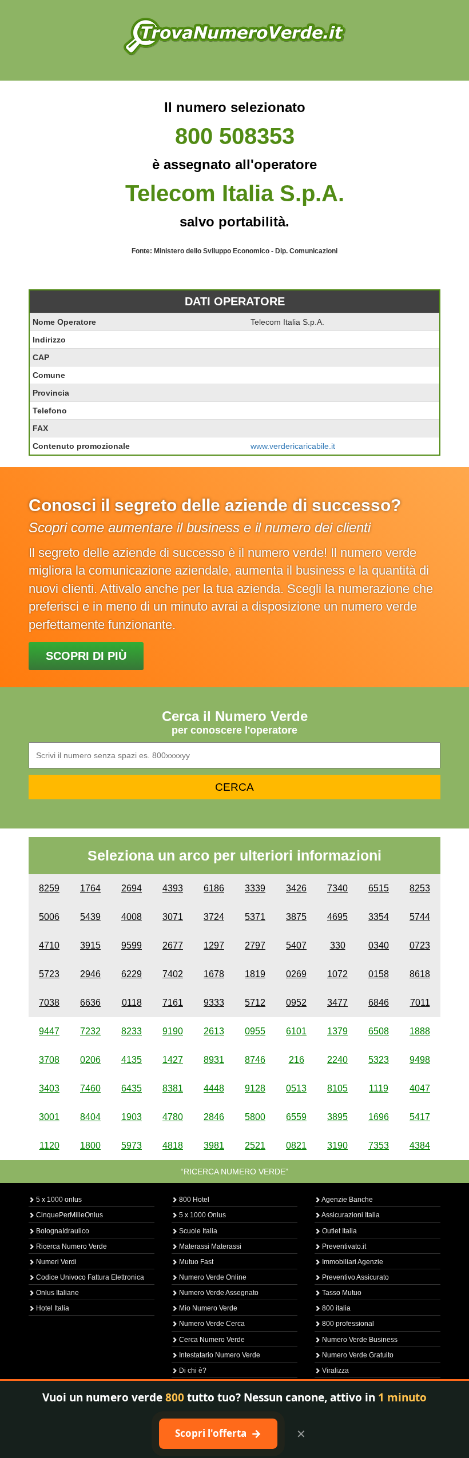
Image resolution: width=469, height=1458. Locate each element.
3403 (49, 1088)
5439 (90, 917)
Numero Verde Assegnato (218, 1293)
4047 (420, 1088)
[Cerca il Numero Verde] (234, 35)
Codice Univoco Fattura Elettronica (89, 1277)
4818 (172, 1145)
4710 (49, 945)
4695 (337, 917)
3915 (90, 945)
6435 (131, 1088)
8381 (172, 1088)
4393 (172, 888)
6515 (378, 888)
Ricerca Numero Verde (70, 1246)
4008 (131, 917)
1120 (49, 1145)
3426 (296, 888)
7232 (90, 1031)
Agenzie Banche (346, 1200)
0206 (90, 1060)
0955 (255, 1031)
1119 (378, 1088)
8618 (420, 974)
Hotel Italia (51, 1308)
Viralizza (334, 1371)
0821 (296, 1145)
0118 (132, 1002)
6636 (90, 1002)
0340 (378, 945)
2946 (90, 974)
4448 (214, 1088)
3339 (255, 888)
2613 (214, 1031)
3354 (378, 917)
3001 (49, 1117)
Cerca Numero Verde (211, 1340)
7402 (172, 974)
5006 (49, 917)
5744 (420, 917)
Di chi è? (191, 1371)
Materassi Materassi (209, 1246)
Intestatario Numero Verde (218, 1355)
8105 (337, 1088)
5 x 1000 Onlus (201, 1215)
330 (337, 945)
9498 (420, 1060)
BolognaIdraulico (61, 1231)
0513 (296, 1088)
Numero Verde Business (359, 1340)
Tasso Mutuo (340, 1293)
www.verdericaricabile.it (293, 446)
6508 (378, 1031)
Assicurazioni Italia (350, 1215)
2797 (255, 945)
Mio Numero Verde (207, 1308)
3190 (337, 1145)
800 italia (335, 1308)
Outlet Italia (338, 1231)
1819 (255, 974)
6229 (131, 974)
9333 (214, 1002)
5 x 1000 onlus (58, 1200)
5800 (255, 1117)
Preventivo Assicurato (354, 1277)
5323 (378, 1060)
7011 (420, 1002)
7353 (378, 1145)
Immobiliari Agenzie (351, 1262)
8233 (131, 1031)
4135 (131, 1060)
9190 (172, 1031)
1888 (420, 1031)
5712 (255, 1002)
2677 (172, 945)
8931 (214, 1060)
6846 (378, 1002)
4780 (172, 1117)
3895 (337, 1117)
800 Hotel (193, 1200)
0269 (296, 974)
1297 (214, 945)
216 (296, 1060)
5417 (420, 1117)
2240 (337, 1060)
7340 (337, 888)
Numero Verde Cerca (211, 1324)
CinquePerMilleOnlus (68, 1215)
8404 (90, 1117)
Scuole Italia (197, 1231)
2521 (255, 1145)
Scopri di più (86, 656)
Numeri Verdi (55, 1262)
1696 (378, 1117)
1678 (214, 974)
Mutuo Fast (195, 1262)
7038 (49, 1002)
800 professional (347, 1324)
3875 (296, 917)
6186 (214, 888)
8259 (49, 888)
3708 (49, 1060)
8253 (420, 888)
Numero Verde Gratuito (357, 1355)
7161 (172, 1002)
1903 (131, 1117)
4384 (420, 1145)
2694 (131, 888)
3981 (214, 1145)
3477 (337, 1002)
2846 (214, 1117)
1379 (337, 1031)
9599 (131, 945)
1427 (172, 1060)
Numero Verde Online (212, 1277)
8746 (255, 1060)
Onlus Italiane (56, 1293)
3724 (214, 917)
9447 (49, 1031)
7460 (90, 1088)
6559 (296, 1117)
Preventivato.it (343, 1246)
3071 (172, 917)
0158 (378, 974)
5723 (49, 974)
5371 (255, 917)
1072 (337, 974)
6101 (296, 1031)
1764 (90, 888)
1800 (90, 1145)
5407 (296, 945)
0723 (420, 945)
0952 (296, 1002)
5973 (131, 1145)
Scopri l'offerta (218, 1433)
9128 (255, 1088)
